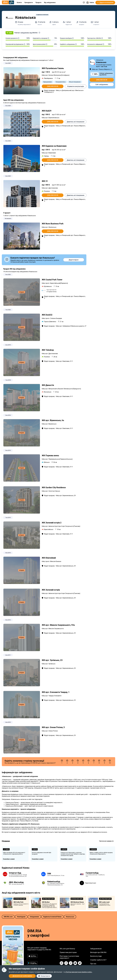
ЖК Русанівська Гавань (53, 68)
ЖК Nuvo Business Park (52, 223)
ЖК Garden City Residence (54, 487)
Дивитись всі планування (75, 122)
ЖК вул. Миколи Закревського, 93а (58, 625)
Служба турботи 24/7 (98, 960)
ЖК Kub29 (46, 111)
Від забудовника (50, 2)
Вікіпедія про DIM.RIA (98, 952)
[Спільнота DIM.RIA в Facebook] (66, 963)
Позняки (47, 191)
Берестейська (48, 529)
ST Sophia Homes (51, 291)
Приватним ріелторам (68, 952)
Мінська (47, 462)
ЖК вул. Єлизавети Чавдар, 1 (55, 692)
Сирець (46, 156)
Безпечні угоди (96, 956)
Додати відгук (74, 260)
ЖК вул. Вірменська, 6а (53, 420)
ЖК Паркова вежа (50, 455)
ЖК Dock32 (47, 315)
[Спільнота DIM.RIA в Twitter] (80, 963)
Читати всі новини (105, 841)
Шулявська (48, 286)
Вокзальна (47, 392)
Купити (19, 2)
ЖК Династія (48, 385)
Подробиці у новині (9, 859)
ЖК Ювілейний (49, 558)
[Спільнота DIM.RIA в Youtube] (75, 963)
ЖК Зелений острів (51, 590)
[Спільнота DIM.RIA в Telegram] (70, 963)
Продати (38, 2)
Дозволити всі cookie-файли (22, 976)
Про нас (93, 964)
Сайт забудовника (101, 84)
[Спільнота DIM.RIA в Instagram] (61, 963)
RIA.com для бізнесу (67, 949)
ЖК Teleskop (48, 350)
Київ (43, 75)
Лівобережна (48, 78)
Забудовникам (96, 949)
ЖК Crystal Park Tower (52, 279)
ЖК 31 (45, 181)
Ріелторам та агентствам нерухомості (69, 957)
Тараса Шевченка (50, 321)
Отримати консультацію (75, 86)
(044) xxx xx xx (52, 86)
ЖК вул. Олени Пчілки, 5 (53, 727)
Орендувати (28, 2)
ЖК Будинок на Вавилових (54, 146)
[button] (58, 32)
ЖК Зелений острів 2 (51, 523)
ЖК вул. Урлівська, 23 (52, 660)
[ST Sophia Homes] (44, 291)
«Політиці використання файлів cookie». (78, 972)
